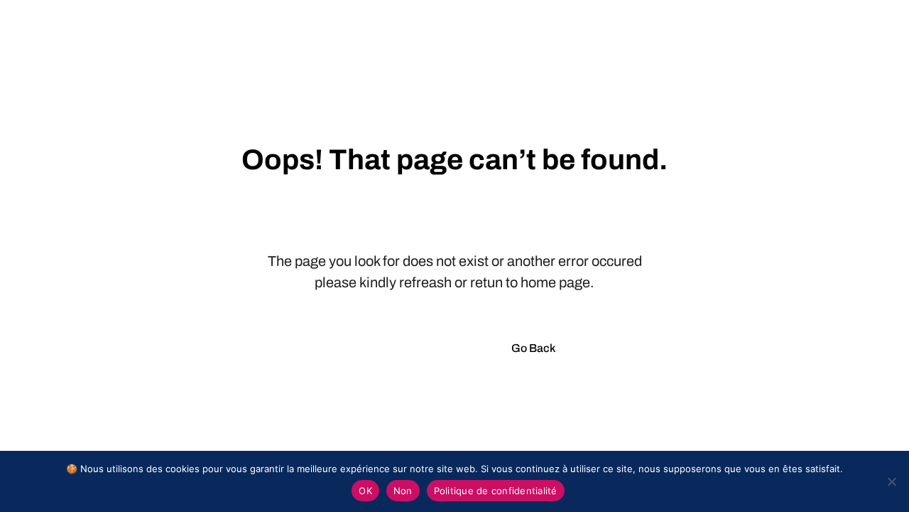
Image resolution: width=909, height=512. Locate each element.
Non (403, 490)
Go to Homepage (411, 348)
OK (365, 490)
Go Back (533, 348)
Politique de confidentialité (495, 490)
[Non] (891, 481)
